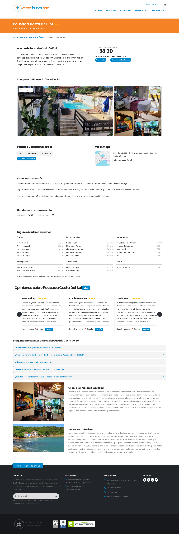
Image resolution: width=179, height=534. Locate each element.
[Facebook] (144, 480)
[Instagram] (148, 480)
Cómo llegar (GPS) (124, 160)
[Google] (152, 480)
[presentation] (19, 314)
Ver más (49, 329)
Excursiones (125, 10)
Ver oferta (100, 60)
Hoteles (98, 10)
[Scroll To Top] (175, 531)
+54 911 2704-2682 (151, 5)
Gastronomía (141, 10)
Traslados (111, 10)
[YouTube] (156, 480)
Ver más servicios (25, 159)
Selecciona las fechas (121, 60)
